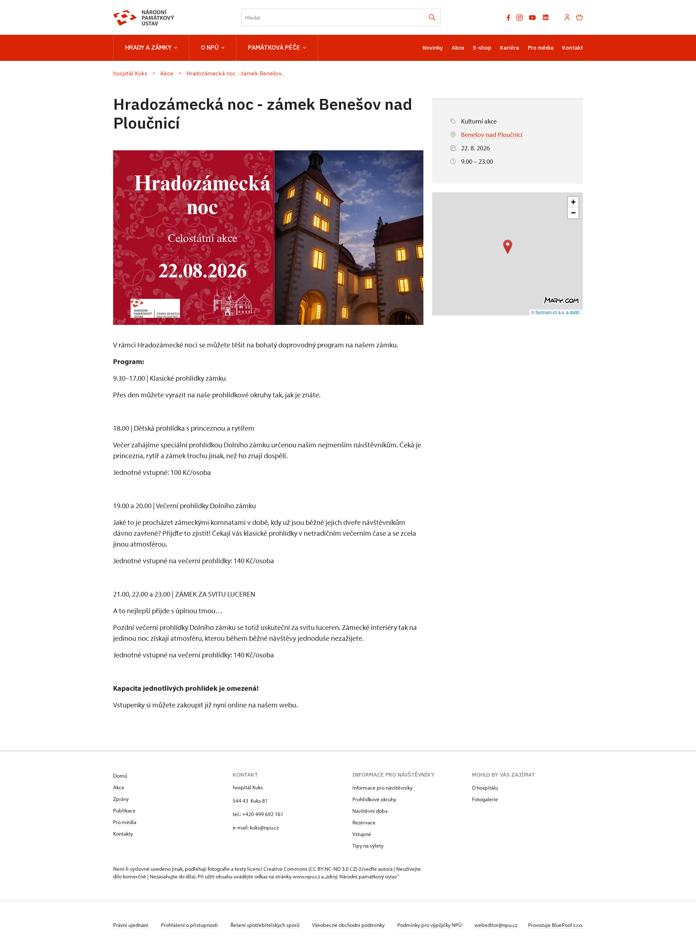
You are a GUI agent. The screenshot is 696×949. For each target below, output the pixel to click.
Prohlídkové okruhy (374, 799)
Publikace (124, 810)
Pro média (541, 47)
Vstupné (361, 834)
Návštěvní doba (370, 810)
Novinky (433, 47)
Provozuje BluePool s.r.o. (555, 924)
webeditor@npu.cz (496, 924)
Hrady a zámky (148, 47)
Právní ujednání (131, 924)
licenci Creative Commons (277, 868)
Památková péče (274, 47)
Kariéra (509, 47)
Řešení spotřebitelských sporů (266, 924)
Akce (458, 47)
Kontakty (123, 833)
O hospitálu (485, 787)
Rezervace (364, 822)
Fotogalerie (485, 799)
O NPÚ (210, 47)
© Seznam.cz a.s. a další (555, 312)
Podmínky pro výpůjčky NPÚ (430, 924)
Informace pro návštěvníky (382, 787)
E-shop (482, 47)
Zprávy (121, 798)
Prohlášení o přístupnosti (190, 924)
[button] (507, 246)
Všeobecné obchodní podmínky (349, 924)
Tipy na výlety (368, 845)
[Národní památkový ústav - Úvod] (143, 17)
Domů (120, 775)
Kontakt (572, 47)
